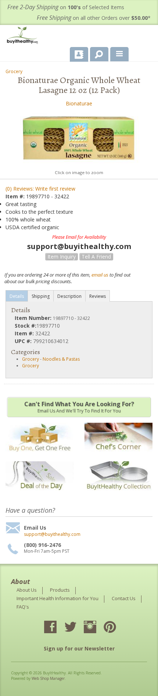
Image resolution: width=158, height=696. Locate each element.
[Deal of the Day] (39, 494)
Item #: (16, 196)
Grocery (14, 71)
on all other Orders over (94, 17)
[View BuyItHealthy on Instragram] (96, 627)
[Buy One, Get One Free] (39, 455)
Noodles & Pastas (61, 359)
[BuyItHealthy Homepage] (24, 36)
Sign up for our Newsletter (79, 648)
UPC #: (24, 341)
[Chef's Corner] (118, 455)
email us (99, 274)
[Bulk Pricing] (118, 494)
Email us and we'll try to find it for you (79, 407)
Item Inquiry (61, 256)
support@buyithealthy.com (52, 534)
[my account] (79, 54)
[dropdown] (119, 54)
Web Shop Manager (48, 678)
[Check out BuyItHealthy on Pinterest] (116, 627)
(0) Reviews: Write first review (40, 188)
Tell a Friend (96, 256)
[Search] (96, 53)
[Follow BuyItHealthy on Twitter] (77, 627)
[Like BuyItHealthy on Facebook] (57, 627)
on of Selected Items (65, 7)
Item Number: (34, 317)
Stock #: (25, 325)
